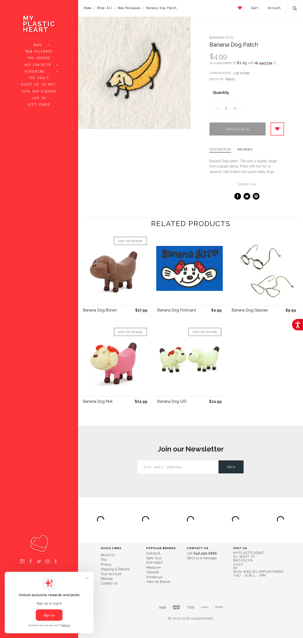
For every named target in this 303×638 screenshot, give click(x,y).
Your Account (111, 574)
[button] (246, 63)
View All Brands (158, 582)
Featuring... (39, 71)
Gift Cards (39, 104)
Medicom (153, 567)
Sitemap (107, 579)
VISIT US (240, 548)
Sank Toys (154, 558)
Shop (39, 45)
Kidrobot (153, 553)
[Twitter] (39, 561)
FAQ (104, 560)
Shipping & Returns (115, 569)
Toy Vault (39, 78)
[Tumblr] (55, 561)
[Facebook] (30, 561)
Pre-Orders (39, 58)
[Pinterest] (47, 561)
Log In (39, 98)
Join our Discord (39, 91)
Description (220, 149)
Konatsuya (154, 577)
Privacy (106, 564)
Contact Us (109, 583)
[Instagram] (22, 561)
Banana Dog (221, 37)
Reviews (245, 149)
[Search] (295, 8)
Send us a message (202, 558)
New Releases (39, 51)
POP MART (154, 563)
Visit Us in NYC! (39, 84)
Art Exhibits (39, 65)
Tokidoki (152, 572)
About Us (108, 555)
